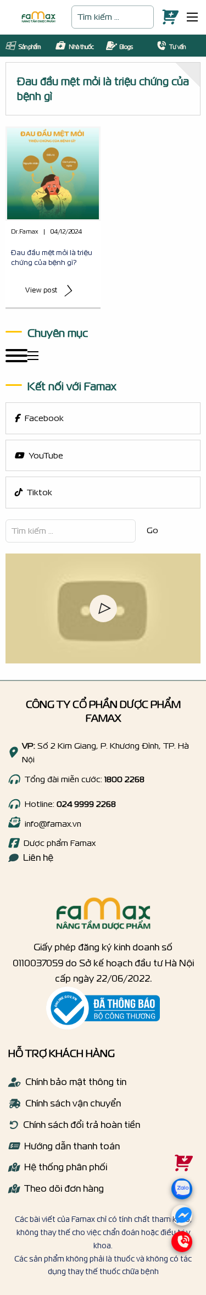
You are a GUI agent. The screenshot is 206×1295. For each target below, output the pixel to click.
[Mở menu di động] (192, 17)
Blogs (126, 46)
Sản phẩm (30, 46)
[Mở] (16, 355)
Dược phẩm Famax (60, 843)
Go (152, 530)
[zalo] (181, 1202)
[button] (103, 608)
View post (41, 290)
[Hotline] (13, 779)
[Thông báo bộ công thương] (103, 1008)
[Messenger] (182, 1219)
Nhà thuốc (81, 46)
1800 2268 (124, 779)
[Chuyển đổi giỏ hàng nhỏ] (167, 17)
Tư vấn (177, 46)
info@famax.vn (53, 823)
